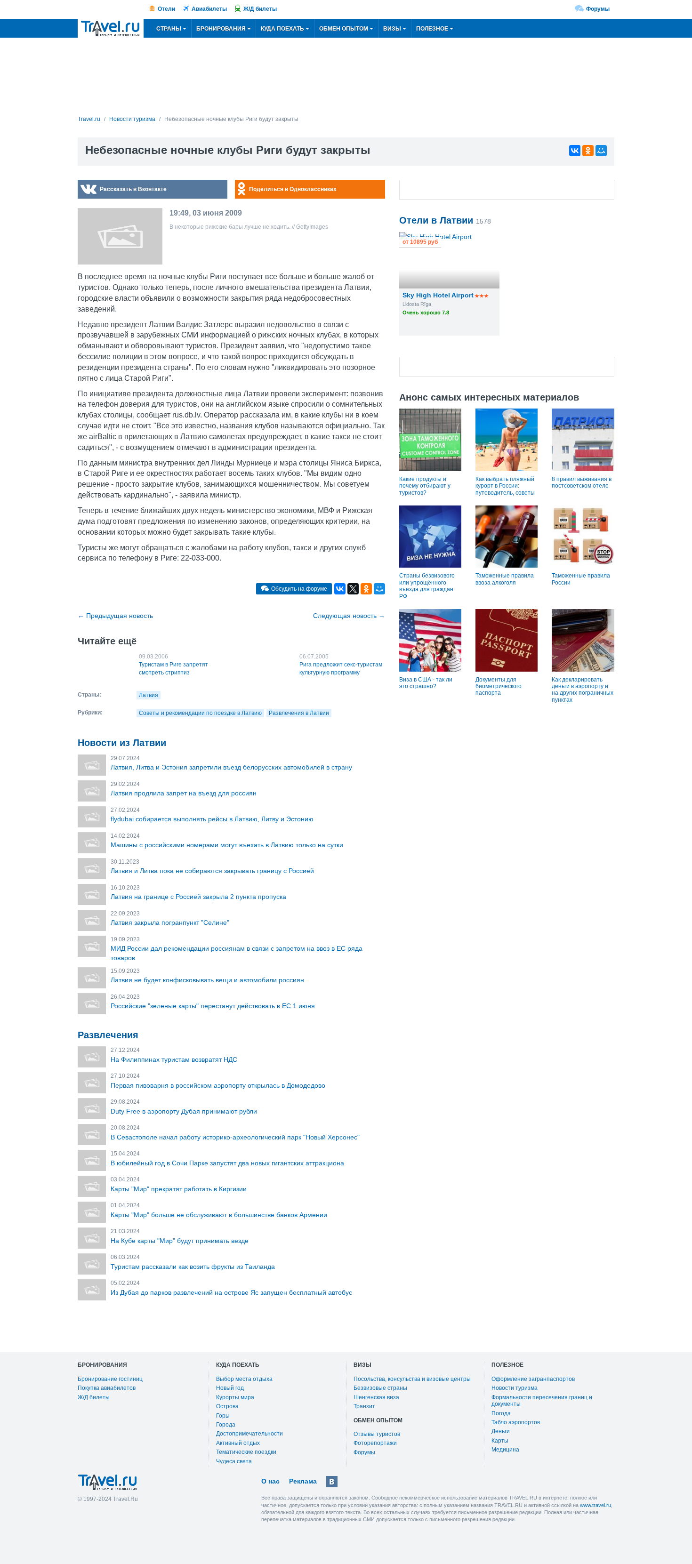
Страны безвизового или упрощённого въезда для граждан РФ (427, 585)
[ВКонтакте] (574, 150)
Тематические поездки (246, 1452)
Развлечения (108, 1035)
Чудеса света (234, 1461)
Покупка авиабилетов (107, 1388)
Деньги (500, 1431)
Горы (223, 1415)
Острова (227, 1406)
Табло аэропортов (515, 1422)
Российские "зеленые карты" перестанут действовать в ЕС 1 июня (213, 1006)
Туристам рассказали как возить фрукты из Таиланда (193, 1266)
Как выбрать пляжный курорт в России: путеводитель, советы (505, 486)
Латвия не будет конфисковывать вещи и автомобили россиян (207, 980)
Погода (501, 1413)
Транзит (364, 1406)
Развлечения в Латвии (299, 713)
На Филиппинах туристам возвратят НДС (174, 1059)
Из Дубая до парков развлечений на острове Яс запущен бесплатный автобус (231, 1292)
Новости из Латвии (122, 743)
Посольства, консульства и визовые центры (412, 1379)
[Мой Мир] (601, 150)
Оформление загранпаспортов (533, 1379)
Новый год (230, 1388)
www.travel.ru (595, 1505)
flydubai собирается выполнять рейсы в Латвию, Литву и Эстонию (212, 819)
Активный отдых (238, 1443)
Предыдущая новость (115, 615)
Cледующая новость (349, 615)
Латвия (148, 695)
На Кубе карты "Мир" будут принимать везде (180, 1240)
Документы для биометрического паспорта (498, 686)
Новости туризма (514, 1388)
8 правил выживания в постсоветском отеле (582, 482)
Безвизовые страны (380, 1388)
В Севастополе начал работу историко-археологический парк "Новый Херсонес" (235, 1137)
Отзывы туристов (377, 1434)
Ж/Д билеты (260, 9)
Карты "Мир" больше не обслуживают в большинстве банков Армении (219, 1215)
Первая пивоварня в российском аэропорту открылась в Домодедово (218, 1085)
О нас (270, 1481)
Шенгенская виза (376, 1397)
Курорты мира (235, 1397)
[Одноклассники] (588, 150)
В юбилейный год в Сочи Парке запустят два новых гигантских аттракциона (227, 1163)
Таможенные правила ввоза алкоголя (504, 578)
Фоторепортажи (375, 1443)
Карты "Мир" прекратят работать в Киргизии (179, 1189)
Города (225, 1424)
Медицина (505, 1449)
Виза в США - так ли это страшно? (425, 683)
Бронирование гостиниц (110, 1379)
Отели (166, 9)
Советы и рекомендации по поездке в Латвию (200, 713)
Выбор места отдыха (244, 1379)
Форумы (598, 9)
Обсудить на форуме (299, 588)
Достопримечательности (249, 1433)
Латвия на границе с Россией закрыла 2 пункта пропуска (198, 896)
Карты (499, 1440)
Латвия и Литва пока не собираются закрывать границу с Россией (212, 870)
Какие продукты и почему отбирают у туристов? (425, 486)
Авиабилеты (209, 9)
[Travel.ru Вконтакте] (332, 1481)
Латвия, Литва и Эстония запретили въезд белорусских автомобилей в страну (231, 767)
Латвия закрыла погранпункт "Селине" (170, 922)
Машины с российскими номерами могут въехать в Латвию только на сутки (227, 845)
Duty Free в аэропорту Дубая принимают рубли (184, 1111)
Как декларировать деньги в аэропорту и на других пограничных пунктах (582, 689)
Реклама (303, 1481)
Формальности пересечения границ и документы (541, 1400)
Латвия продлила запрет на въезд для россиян (184, 793)
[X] (353, 588)
